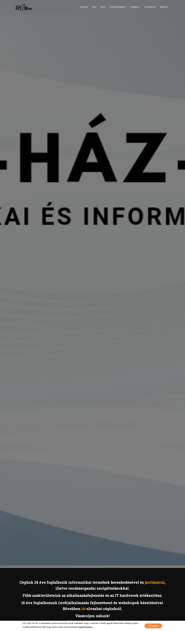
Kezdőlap (84, 7)
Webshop (164, 7)
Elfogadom (153, 626)
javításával (155, 582)
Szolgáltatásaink (117, 7)
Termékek (134, 7)
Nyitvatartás (150, 7)
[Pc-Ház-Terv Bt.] (23, 7)
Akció (103, 7)
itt (83, 608)
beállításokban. (86, 627)
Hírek (94, 7)
